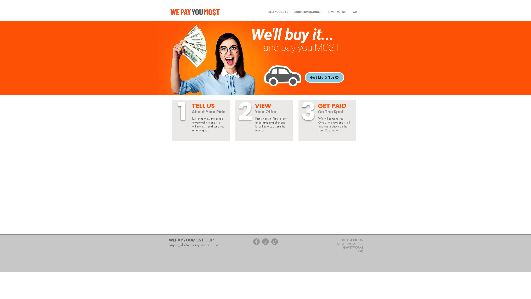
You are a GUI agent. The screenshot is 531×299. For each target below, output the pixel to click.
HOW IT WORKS (353, 248)
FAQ (360, 251)
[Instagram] (265, 241)
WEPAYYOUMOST (186, 240)
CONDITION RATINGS (349, 244)
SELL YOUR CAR (352, 240)
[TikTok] (274, 241)
